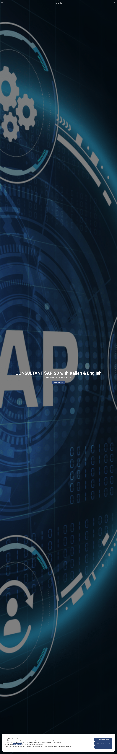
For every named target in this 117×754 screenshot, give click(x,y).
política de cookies (17, 744)
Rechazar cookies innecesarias (103, 743)
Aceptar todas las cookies (103, 739)
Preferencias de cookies (103, 747)
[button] (114, 2)
